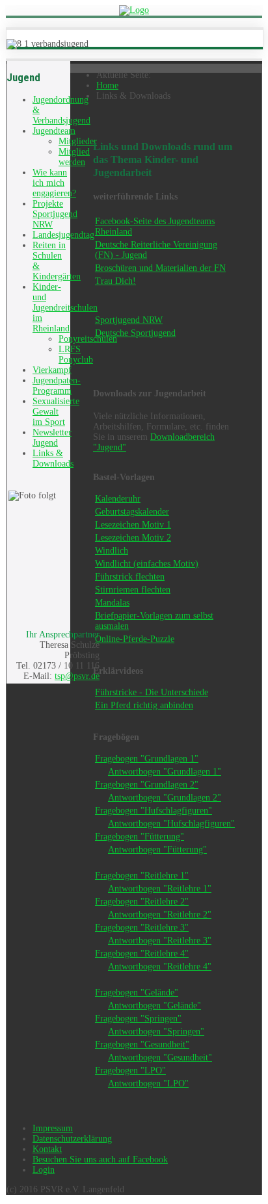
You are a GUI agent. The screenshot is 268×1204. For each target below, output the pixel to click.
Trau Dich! (115, 281)
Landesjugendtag (63, 235)
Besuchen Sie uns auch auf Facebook (100, 1159)
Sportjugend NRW (129, 320)
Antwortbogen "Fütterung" (157, 849)
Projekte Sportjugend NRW (55, 214)
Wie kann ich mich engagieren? (54, 183)
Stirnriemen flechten (132, 590)
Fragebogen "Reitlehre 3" (142, 927)
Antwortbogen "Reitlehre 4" (159, 966)
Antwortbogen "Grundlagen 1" (164, 771)
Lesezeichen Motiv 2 (133, 538)
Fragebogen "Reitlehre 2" (142, 901)
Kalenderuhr (118, 499)
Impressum (53, 1128)
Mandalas (112, 603)
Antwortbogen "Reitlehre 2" (159, 914)
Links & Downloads (53, 458)
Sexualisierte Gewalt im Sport (56, 411)
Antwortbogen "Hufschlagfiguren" (171, 823)
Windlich (111, 551)
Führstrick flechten (130, 577)
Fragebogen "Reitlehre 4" (142, 953)
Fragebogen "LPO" (130, 1070)
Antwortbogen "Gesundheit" (160, 1057)
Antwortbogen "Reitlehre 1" (159, 888)
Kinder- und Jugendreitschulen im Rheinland (65, 307)
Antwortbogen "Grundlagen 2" (164, 797)
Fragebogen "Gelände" (136, 992)
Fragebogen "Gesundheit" (142, 1044)
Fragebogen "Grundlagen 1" (146, 758)
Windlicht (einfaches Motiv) (146, 564)
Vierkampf (52, 370)
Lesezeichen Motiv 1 (133, 525)
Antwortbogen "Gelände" (154, 1005)
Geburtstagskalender (132, 512)
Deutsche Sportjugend (135, 333)
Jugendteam (54, 131)
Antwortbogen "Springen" (156, 1031)
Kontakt (47, 1149)
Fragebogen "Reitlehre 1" (142, 875)
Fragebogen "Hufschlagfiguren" (153, 810)
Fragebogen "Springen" (138, 1018)
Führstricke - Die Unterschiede (151, 692)
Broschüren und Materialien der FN (160, 268)
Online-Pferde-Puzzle (134, 639)
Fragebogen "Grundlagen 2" (146, 784)
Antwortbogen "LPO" (148, 1083)
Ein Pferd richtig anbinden (144, 705)
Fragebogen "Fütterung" (139, 836)
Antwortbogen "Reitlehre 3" (159, 940)
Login (44, 1170)
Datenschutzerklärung (72, 1139)
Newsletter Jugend (52, 438)
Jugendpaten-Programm (57, 386)
